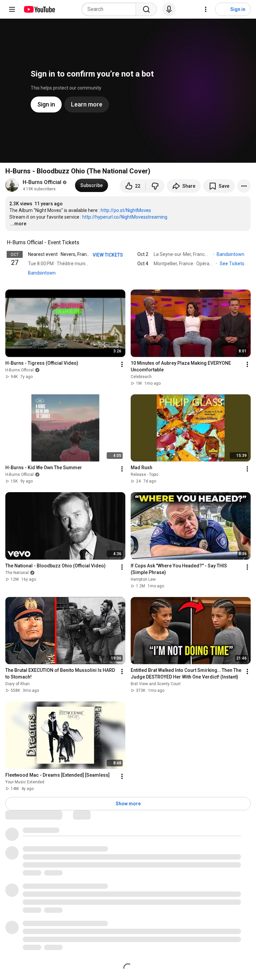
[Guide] (12, 9)
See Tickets (232, 263)
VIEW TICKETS (108, 255)
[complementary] (83, 242)
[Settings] (206, 9)
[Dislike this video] (155, 186)
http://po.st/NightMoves (126, 210)
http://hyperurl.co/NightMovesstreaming (124, 217)
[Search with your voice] (169, 9)
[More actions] (244, 186)
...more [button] (18, 223)
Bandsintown (42, 273)
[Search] (146, 9)
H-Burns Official (42, 182)
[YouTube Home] (39, 9)
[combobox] (110, 9)
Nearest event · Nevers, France (60, 254)
